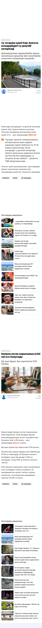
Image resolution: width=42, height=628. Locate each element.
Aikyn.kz (32, 135)
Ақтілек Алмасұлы (13, 396)
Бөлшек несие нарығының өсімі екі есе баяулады (20, 355)
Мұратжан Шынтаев (14, 90)
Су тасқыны (26, 178)
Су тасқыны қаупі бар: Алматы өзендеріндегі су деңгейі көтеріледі (19, 45)
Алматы (6, 178)
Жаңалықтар (5, 40)
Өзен (15, 178)
